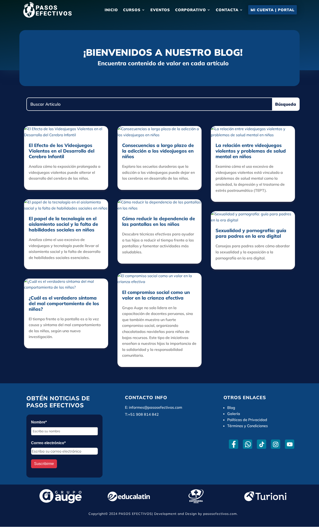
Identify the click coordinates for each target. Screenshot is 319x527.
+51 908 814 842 (143, 414)
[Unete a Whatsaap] (248, 444)
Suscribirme (44, 464)
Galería (233, 413)
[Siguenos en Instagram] (276, 444)
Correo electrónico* (48, 443)
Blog (231, 407)
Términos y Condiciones (247, 425)
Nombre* (39, 422)
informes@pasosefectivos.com (155, 407)
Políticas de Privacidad (247, 419)
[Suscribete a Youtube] (290, 444)
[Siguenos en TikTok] (262, 444)
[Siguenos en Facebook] (234, 444)
